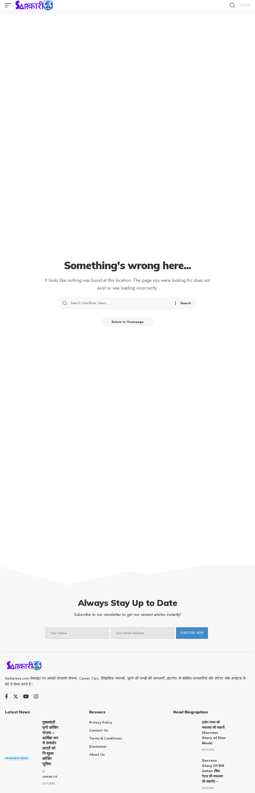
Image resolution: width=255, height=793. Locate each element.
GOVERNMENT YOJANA (16, 758)
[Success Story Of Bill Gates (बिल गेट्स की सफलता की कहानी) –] (185, 767)
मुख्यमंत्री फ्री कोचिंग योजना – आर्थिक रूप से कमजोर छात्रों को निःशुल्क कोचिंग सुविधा (50, 743)
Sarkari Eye (50, 777)
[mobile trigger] (9, 5)
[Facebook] (6, 696)
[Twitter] (16, 696)
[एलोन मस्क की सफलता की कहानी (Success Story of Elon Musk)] (185, 729)
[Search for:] (121, 303)
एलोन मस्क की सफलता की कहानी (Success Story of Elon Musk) (214, 732)
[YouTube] (26, 696)
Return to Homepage (128, 322)
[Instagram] (36, 696)
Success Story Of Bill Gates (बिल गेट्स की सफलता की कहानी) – (213, 771)
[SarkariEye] (35, 5)
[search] (232, 5)
